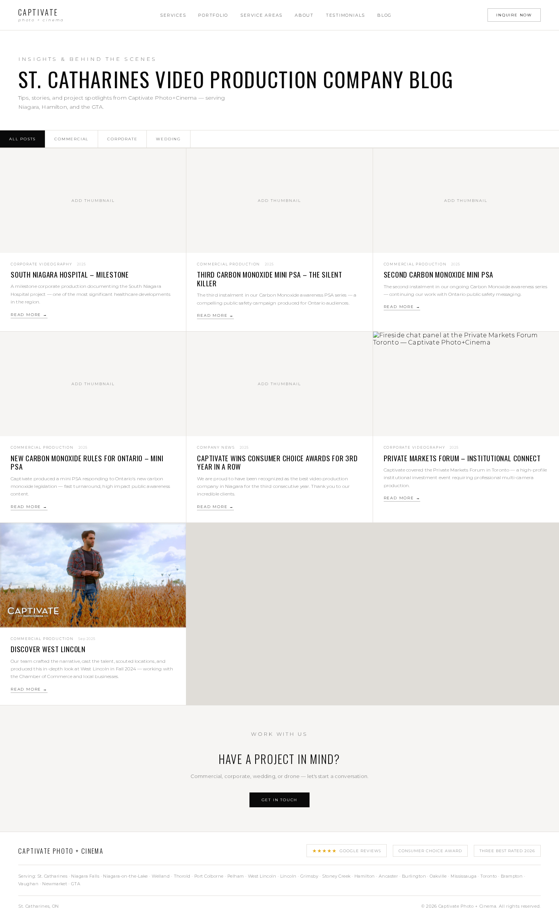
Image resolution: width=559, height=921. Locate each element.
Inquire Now (514, 15)
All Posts (22, 139)
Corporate (122, 139)
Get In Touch (280, 799)
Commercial (71, 139)
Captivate (41, 15)
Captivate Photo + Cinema (60, 851)
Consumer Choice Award (430, 850)
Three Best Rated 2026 (507, 850)
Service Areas (261, 15)
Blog (384, 15)
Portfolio (213, 15)
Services (173, 15)
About (304, 15)
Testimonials (345, 15)
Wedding (168, 139)
